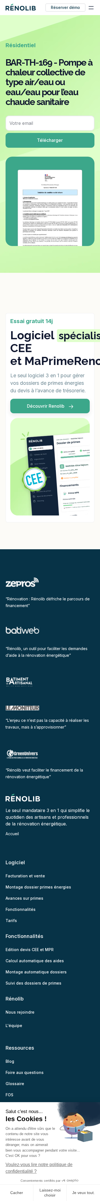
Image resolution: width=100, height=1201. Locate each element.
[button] (91, 7)
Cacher (16, 1192)
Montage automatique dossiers (36, 972)
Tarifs (11, 920)
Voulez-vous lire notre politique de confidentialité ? (39, 1168)
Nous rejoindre (20, 1012)
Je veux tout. (83, 1192)
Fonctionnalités (21, 909)
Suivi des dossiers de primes (33, 983)
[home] (21, 7)
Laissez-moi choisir (50, 1192)
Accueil (12, 834)
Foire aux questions (25, 1072)
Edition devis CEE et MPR (30, 949)
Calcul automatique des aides (35, 960)
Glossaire (15, 1083)
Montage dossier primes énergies (38, 887)
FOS (9, 1094)
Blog (10, 1061)
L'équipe (14, 1025)
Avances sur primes (24, 898)
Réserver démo (65, 7)
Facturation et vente (25, 875)
